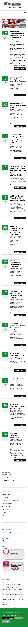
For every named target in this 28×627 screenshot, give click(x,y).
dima (15, 337)
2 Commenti (17, 88)
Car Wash (18, 150)
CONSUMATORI (6, 491)
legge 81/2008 (18, 306)
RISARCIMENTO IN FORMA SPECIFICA (10, 518)
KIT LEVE (16, 388)
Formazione (6, 497)
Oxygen (11, 45)
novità (16, 87)
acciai (20, 272)
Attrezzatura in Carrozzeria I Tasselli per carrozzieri (17, 406)
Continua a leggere (19, 68)
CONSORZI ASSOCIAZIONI (15, 112)
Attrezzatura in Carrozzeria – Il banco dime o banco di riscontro (18, 327)
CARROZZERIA (13, 44)
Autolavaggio (12, 150)
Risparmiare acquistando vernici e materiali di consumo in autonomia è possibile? (18, 36)
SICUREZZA (18, 210)
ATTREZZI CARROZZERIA (20, 47)
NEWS (17, 113)
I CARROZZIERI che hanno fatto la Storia (12, 500)
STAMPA (11, 114)
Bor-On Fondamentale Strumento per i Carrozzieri (16, 264)
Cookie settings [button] (18, 618)
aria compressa (19, 178)
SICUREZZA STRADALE (7, 521)
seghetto (11, 307)
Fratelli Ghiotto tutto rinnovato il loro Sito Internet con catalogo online (18, 169)
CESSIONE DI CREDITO (7, 486)
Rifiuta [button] (11, 618)
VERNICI (22, 210)
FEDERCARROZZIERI (20, 44)
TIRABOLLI (12, 389)
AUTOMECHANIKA (19, 443)
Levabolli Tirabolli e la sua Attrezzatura (17, 380)
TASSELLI (17, 417)
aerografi (12, 178)
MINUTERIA (12, 417)
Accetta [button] (5, 618)
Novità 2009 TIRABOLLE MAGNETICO (14, 435)
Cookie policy (6, 621)
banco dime (17, 335)
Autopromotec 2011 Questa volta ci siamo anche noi (18, 105)
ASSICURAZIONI (6, 477)
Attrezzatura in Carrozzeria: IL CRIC (17, 354)
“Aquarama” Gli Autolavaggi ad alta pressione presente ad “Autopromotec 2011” (17, 139)
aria (15, 178)
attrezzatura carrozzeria (15, 179)
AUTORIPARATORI (19, 208)
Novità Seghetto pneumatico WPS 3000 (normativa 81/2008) (16, 294)
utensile (15, 307)
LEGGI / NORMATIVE (14, 241)
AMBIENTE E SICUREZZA (15, 203)
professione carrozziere (19, 49)
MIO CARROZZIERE (7, 509)
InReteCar (12, 120)
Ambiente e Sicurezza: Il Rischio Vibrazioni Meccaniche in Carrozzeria (17, 230)
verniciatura (12, 211)
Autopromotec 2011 (19, 116)
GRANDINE (12, 388)
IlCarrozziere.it (13, 118)
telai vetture (12, 276)
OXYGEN (11, 49)
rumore (22, 306)
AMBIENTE (20, 206)
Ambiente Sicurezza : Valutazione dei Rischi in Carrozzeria (17, 198)
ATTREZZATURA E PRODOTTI (16, 43)
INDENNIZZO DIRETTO (7, 503)
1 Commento (18, 211)
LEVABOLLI (21, 388)
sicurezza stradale (20, 275)
